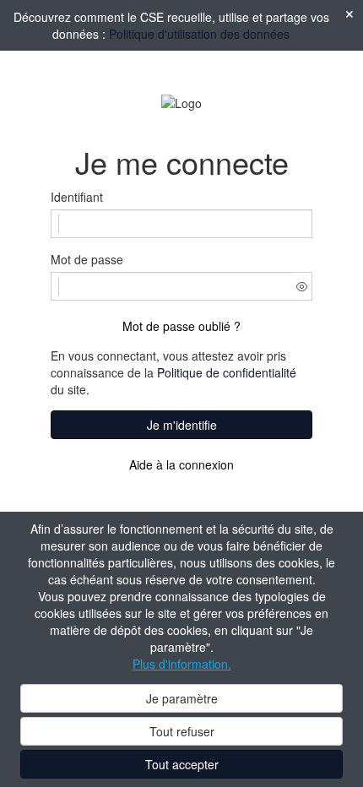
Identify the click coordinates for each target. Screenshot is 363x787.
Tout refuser (181, 731)
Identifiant (77, 196)
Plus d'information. (182, 663)
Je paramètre (182, 698)
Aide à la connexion (181, 464)
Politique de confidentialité (226, 372)
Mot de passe (87, 259)
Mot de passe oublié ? (181, 326)
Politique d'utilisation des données (199, 33)
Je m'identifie (182, 424)
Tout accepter (182, 764)
